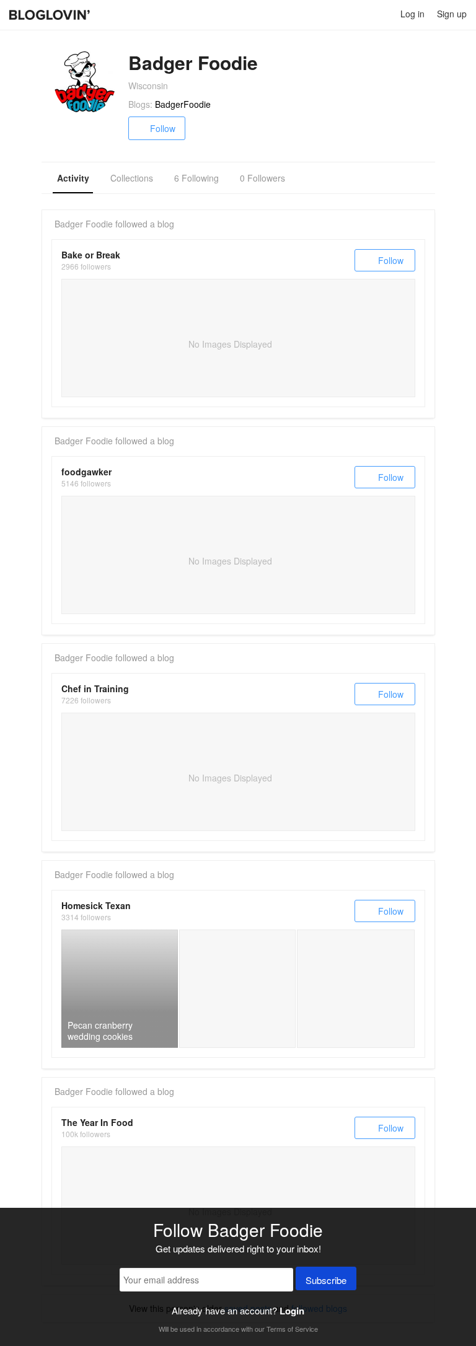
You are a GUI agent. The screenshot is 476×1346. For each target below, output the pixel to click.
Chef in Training (95, 688)
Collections (131, 178)
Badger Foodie (84, 224)
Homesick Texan (96, 905)
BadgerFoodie (183, 104)
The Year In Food (97, 1122)
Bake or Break (90, 255)
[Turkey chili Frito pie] (237, 988)
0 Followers (262, 178)
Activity (73, 178)
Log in (412, 13)
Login (292, 1310)
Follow (162, 128)
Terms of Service (292, 1329)
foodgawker (86, 471)
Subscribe (326, 1280)
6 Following (196, 178)
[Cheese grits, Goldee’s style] (356, 988)
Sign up (452, 13)
